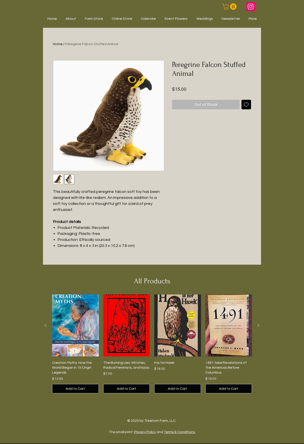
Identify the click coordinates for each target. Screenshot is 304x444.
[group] (152, 344)
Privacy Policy (145, 432)
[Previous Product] (45, 325)
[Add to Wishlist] (246, 104)
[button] (230, 6)
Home (58, 44)
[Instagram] (250, 6)
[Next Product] (258, 325)
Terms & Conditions (179, 432)
